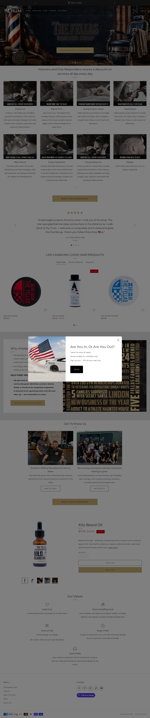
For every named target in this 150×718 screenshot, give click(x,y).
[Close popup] (118, 340)
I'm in (76, 369)
